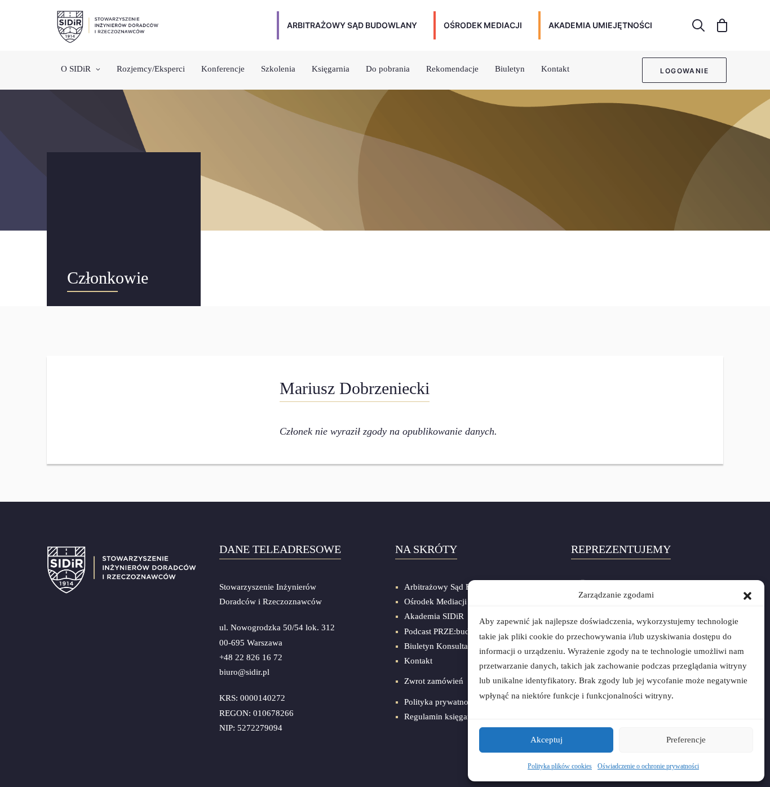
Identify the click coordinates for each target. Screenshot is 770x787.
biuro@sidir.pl (244, 672)
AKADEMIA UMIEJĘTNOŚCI (600, 25)
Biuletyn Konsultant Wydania (456, 646)
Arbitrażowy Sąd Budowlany (455, 586)
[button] (747, 594)
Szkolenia (278, 68)
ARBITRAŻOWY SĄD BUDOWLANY (352, 25)
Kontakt (555, 68)
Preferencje (686, 739)
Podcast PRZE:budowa (444, 631)
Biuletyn (510, 68)
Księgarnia (330, 68)
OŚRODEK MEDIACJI (483, 25)
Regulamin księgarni (440, 716)
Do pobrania (388, 68)
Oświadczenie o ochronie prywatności (648, 766)
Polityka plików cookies (560, 766)
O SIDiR (76, 68)
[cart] (718, 25)
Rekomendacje (452, 68)
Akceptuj (546, 739)
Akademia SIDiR (434, 616)
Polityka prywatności (441, 701)
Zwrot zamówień (433, 681)
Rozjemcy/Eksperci (151, 68)
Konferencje (223, 68)
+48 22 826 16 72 (250, 657)
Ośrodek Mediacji (435, 601)
